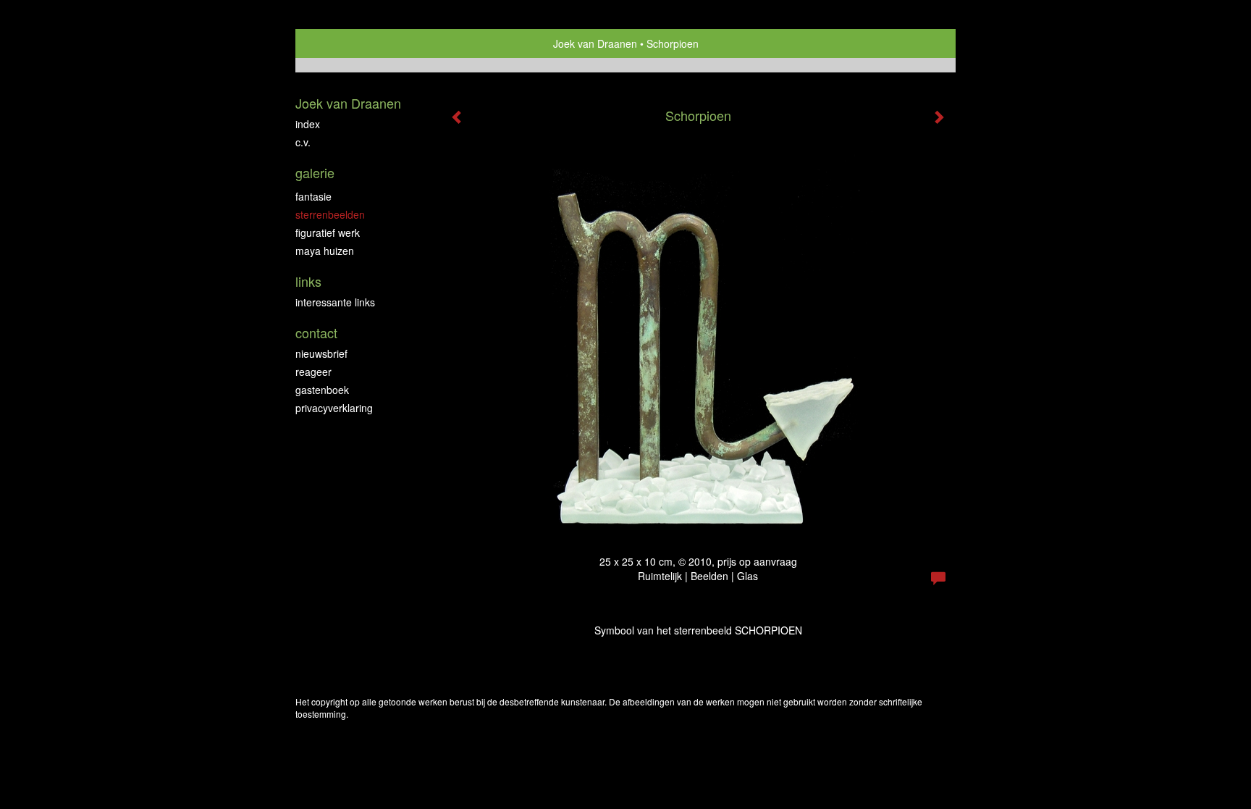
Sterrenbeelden (330, 214)
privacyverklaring (334, 408)
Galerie (314, 173)
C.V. (303, 142)
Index (307, 124)
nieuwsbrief (321, 353)
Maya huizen (324, 250)
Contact (316, 333)
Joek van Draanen (595, 43)
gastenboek (322, 389)
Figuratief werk (327, 232)
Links (308, 281)
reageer (313, 371)
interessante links (335, 302)
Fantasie (313, 196)
